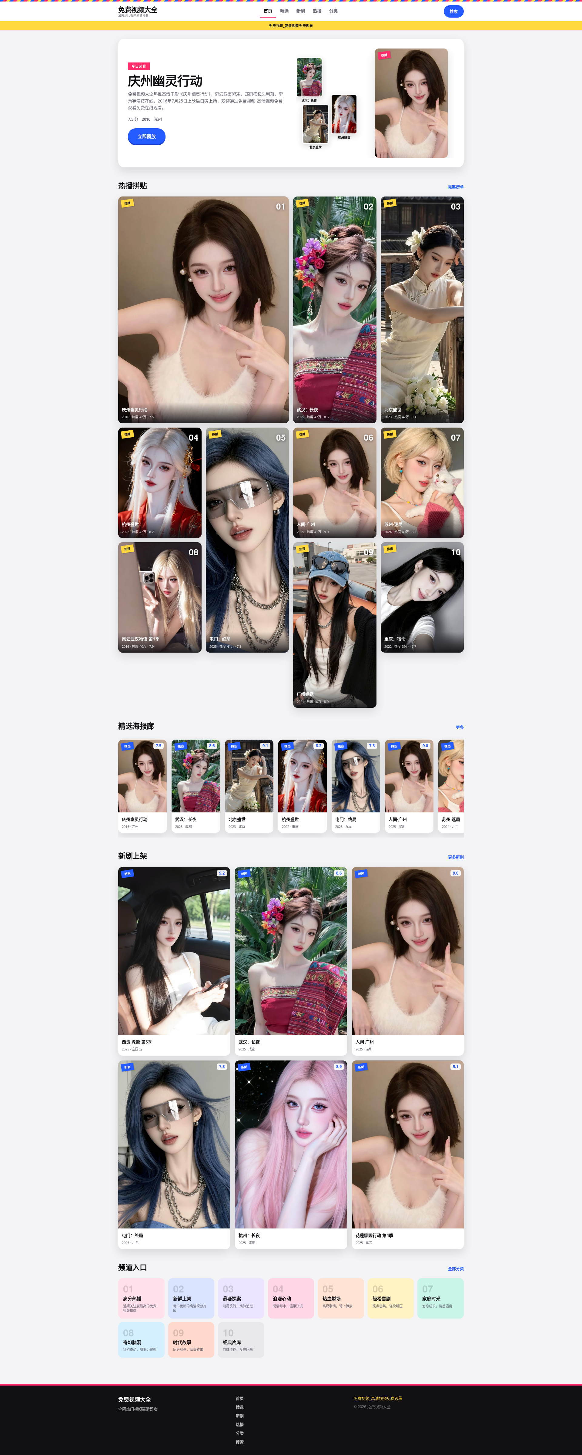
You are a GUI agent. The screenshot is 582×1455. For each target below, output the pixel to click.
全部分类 (456, 1268)
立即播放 (147, 136)
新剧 (300, 11)
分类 (333, 11)
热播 (317, 11)
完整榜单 (456, 187)
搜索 (454, 11)
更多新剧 (456, 857)
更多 (460, 727)
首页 (268, 11)
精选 (284, 11)
